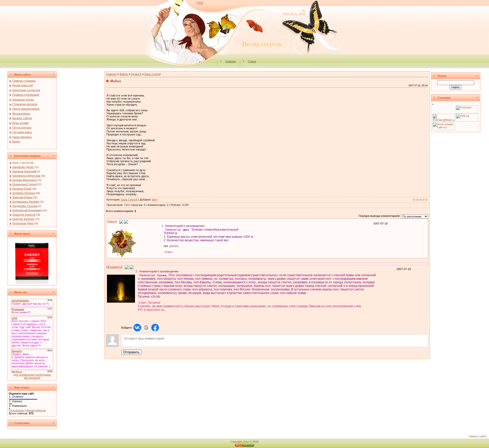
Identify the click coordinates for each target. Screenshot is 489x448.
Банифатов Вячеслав (26, 175)
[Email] (121, 221)
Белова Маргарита (24, 179)
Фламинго (114, 267)
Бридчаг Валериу (23, 218)
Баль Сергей (20, 162)
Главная (230, 61)
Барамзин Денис (23, 167)
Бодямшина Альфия (25, 201)
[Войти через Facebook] (155, 327)
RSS (200, 2)
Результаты (16, 410)
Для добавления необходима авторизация (32, 376)
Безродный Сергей (24, 184)
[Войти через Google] (146, 328)
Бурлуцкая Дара (22, 223)
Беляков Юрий (21, 188)
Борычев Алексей (23, 214)
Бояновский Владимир (27, 210)
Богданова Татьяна (24, 205)
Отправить (131, 352)
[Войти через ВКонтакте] (137, 327)
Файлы (123, 74)
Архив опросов (36, 410)
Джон (112, 221)
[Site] (126, 221)
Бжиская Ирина (22, 197)
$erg (155, 199)
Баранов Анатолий (24, 171)
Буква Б (136, 74)
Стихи (252, 61)
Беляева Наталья (23, 192)
